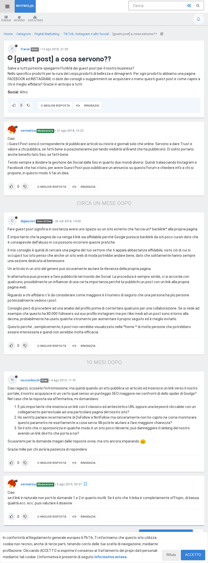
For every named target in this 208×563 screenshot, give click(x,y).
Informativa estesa (110, 557)
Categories (35, 20)
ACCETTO (193, 555)
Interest (19, 20)
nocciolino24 (30, 380)
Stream (6, 20)
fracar (25, 49)
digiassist (28, 221)
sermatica (28, 130)
